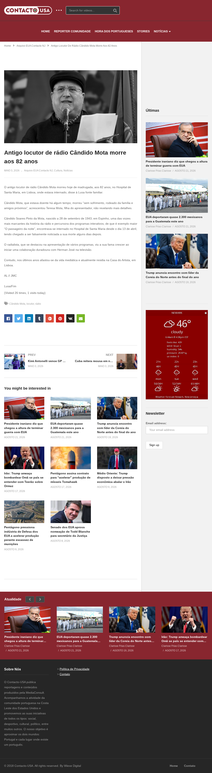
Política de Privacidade (74, 669)
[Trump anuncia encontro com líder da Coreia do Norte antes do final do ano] (177, 251)
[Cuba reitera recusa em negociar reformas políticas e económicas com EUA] (106, 361)
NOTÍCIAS (161, 31)
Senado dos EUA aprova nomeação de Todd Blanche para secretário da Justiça (70, 531)
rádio (38, 303)
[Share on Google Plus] (50, 318)
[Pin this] (60, 318)
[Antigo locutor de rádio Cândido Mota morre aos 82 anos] (24, 408)
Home (7, 45)
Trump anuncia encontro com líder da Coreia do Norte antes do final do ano (116, 428)
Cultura (58, 170)
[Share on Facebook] (8, 318)
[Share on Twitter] (18, 318)
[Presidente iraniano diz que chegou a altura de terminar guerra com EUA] (177, 139)
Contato (65, 674)
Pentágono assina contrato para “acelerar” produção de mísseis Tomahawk (70, 477)
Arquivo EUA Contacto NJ (31, 45)
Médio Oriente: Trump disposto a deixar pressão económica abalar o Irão (115, 477)
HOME (45, 31)
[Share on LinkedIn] (29, 318)
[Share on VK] (70, 318)
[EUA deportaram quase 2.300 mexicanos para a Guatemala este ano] (177, 195)
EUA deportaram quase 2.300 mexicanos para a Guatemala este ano (67, 428)
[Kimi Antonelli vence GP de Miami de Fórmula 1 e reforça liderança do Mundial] (35, 361)
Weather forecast (176, 396)
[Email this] (81, 318)
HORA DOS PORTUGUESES (114, 31)
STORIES (143, 31)
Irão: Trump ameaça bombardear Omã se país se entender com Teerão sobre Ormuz (184, 639)
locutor (30, 303)
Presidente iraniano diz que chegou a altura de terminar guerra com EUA (23, 428)
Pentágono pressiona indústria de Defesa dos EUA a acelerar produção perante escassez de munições (21, 536)
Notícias (68, 170)
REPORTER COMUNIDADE (72, 31)
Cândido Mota (17, 303)
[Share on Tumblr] (39, 318)
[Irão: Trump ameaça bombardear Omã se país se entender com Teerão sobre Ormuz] (184, 619)
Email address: (156, 423)
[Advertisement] (70, 56)
